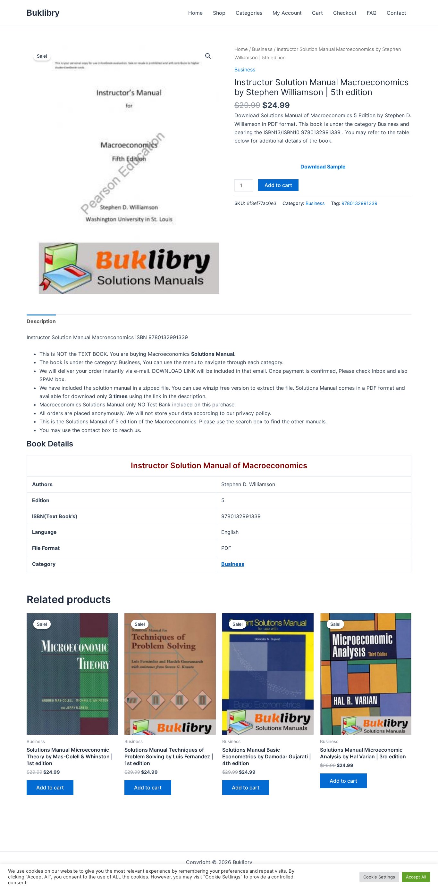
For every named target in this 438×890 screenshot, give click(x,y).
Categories (249, 13)
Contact (396, 13)
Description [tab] (41, 321)
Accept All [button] (416, 876)
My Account (287, 13)
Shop (219, 13)
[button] (208, 56)
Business (262, 49)
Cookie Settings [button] (379, 876)
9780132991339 (359, 203)
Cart (317, 13)
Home (195, 13)
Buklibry (43, 13)
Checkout (345, 13)
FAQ (371, 13)
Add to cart (278, 185)
